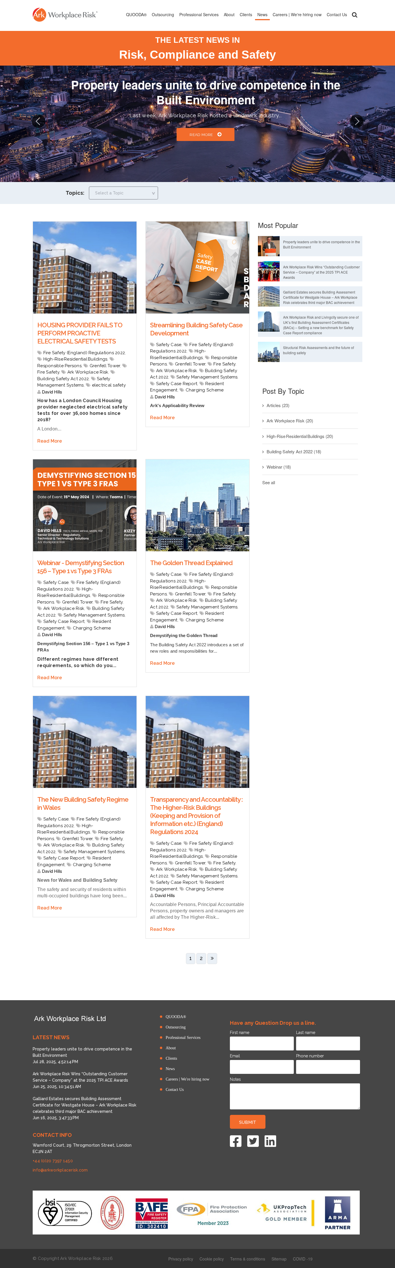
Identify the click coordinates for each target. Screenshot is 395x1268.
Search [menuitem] (354, 15)
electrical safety (109, 385)
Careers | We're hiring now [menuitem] (297, 14)
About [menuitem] (229, 14)
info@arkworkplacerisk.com (60, 1170)
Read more (193, 134)
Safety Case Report (177, 383)
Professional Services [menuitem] (199, 14)
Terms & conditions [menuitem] (247, 1259)
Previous (38, 120)
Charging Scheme (205, 390)
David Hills (51, 392)
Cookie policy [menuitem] (212, 1259)
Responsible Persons (59, 365)
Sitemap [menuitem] (279, 1259)
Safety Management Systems (206, 377)
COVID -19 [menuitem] (303, 1259)
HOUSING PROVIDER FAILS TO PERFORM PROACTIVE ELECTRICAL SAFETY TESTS (79, 333)
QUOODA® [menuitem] (136, 14)
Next (356, 120)
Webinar (279, 467)
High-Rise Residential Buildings (75, 359)
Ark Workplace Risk (87, 372)
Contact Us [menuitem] (337, 14)
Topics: (75, 193)
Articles (278, 405)
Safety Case (169, 344)
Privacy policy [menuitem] (180, 1259)
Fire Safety (48, 372)
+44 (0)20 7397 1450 (53, 1161)
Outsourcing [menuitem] (163, 14)
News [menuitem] (262, 14)
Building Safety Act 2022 (63, 378)
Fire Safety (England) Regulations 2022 (84, 352)
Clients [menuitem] (246, 14)
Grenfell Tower (105, 365)
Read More (49, 441)
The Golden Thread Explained (191, 563)
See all (268, 482)
